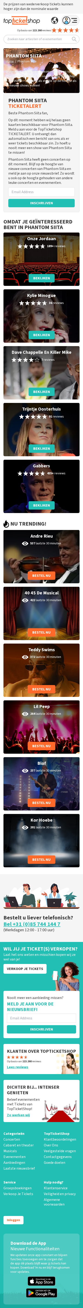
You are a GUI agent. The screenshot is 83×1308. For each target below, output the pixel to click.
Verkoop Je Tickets (18, 1193)
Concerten (11, 1139)
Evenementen (14, 1156)
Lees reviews (17, 1067)
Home (10, 61)
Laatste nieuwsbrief (19, 1168)
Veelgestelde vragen (60, 1151)
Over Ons (51, 1145)
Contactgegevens (58, 1156)
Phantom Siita (27, 61)
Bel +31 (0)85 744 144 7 (31, 924)
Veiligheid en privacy (60, 1193)
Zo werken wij (18, 1115)
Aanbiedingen (14, 1162)
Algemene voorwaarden (54, 1202)
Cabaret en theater (18, 1145)
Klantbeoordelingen (60, 1139)
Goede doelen (54, 1162)
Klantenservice (56, 1188)
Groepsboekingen (17, 1188)
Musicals (10, 1151)
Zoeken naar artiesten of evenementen (34, 39)
